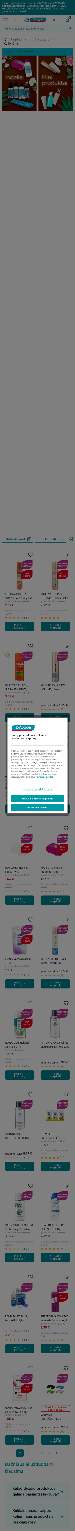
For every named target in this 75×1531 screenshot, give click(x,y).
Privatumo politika (44, 777)
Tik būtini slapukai (37, 807)
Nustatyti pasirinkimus (37, 789)
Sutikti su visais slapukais (37, 798)
